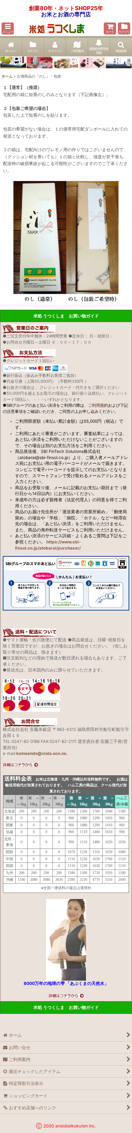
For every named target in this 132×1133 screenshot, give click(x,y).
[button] (8, 28)
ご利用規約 (98, 405)
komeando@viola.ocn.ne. (42, 753)
